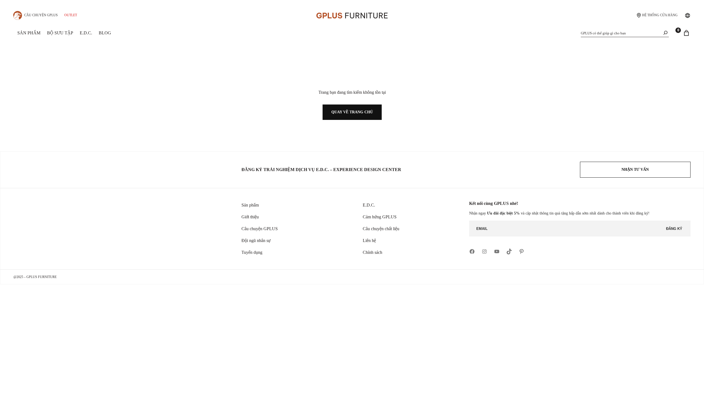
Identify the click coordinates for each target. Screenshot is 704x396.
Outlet (70, 15)
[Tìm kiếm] (665, 33)
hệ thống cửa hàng (660, 15)
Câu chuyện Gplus (41, 15)
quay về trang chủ (352, 112)
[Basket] (686, 33)
